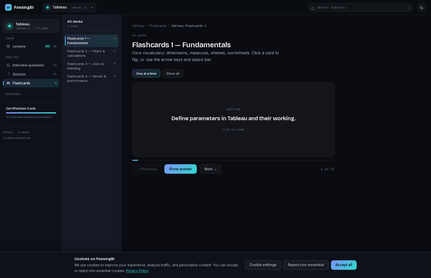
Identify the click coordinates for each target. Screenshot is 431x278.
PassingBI (20, 7)
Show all (172, 73)
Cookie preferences (16, 138)
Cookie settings (263, 265)
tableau (138, 26)
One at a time (146, 73)
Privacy (8, 132)
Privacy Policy (137, 271)
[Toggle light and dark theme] (422, 7)
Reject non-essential (306, 265)
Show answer (180, 169)
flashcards (158, 26)
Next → (211, 169)
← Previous (147, 169)
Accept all (343, 265)
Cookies (23, 132)
